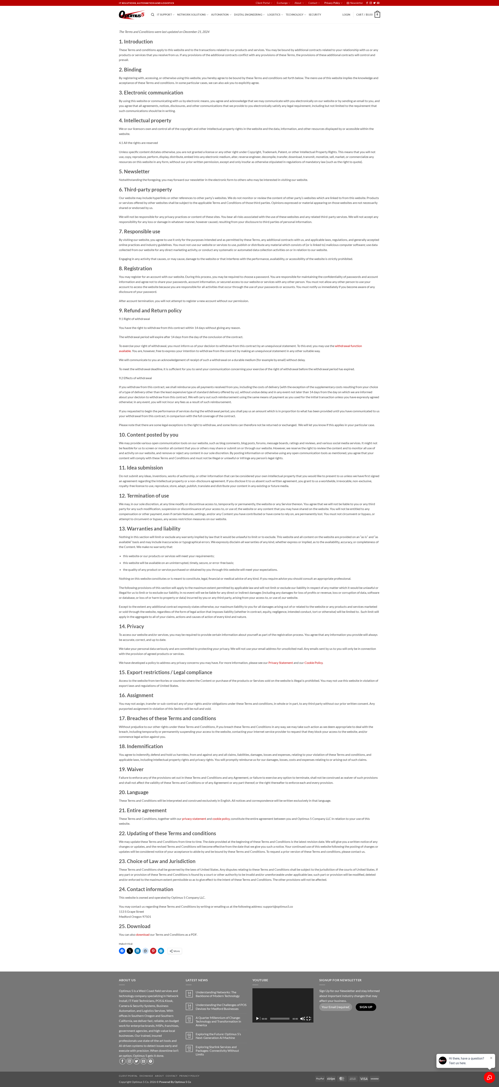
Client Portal (263, 2)
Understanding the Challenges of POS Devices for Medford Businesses (221, 1006)
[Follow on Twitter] (374, 3)
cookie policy (221, 818)
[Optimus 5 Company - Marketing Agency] (132, 14)
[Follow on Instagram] (371, 3)
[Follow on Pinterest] (150, 1061)
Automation (220, 14)
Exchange (282, 2)
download (143, 934)
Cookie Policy (313, 662)
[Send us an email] (378, 3)
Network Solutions (191, 14)
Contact (312, 2)
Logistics (273, 14)
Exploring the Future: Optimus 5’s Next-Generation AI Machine (218, 1035)
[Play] (258, 1019)
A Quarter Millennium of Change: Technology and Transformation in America (218, 1021)
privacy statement (194, 818)
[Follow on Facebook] (367, 3)
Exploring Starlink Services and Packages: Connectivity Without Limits (217, 1050)
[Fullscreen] (308, 1019)
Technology (294, 14)
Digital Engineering (248, 14)
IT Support (164, 14)
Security (315, 14)
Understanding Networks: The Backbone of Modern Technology (218, 994)
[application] (282, 1005)
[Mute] (302, 1019)
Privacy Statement (280, 662)
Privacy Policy (332, 2)
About (298, 2)
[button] (355, 3)
